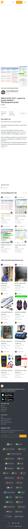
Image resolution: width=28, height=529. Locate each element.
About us (3, 405)
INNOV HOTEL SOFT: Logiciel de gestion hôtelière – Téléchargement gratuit (7, 245)
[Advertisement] (14, 20)
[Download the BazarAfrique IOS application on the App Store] (14, 395)
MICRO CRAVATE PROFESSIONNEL (7, 341)
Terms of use (4, 407)
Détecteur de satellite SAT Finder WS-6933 (7, 370)
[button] (23, 113)
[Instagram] (16, 523)
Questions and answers (6, 418)
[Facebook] (13, 523)
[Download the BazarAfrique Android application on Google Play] (14, 399)
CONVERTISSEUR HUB (7, 312)
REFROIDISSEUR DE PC (21, 341)
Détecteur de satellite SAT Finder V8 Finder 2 (21, 370)
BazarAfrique (18, 526)
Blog (2, 417)
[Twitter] (18, 523)
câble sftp (4, 283)
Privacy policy (4, 409)
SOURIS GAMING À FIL (21, 312)
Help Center (3, 424)
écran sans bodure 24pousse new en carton (21, 283)
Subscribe (22, 436)
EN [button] (9, 523)
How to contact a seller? (6, 422)
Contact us (3, 411)
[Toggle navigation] (25, 2)
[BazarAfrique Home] (2, 2)
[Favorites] (11, 201)
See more (3, 147)
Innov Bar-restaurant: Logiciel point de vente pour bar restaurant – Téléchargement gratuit (21, 216)
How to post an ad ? (5, 420)
